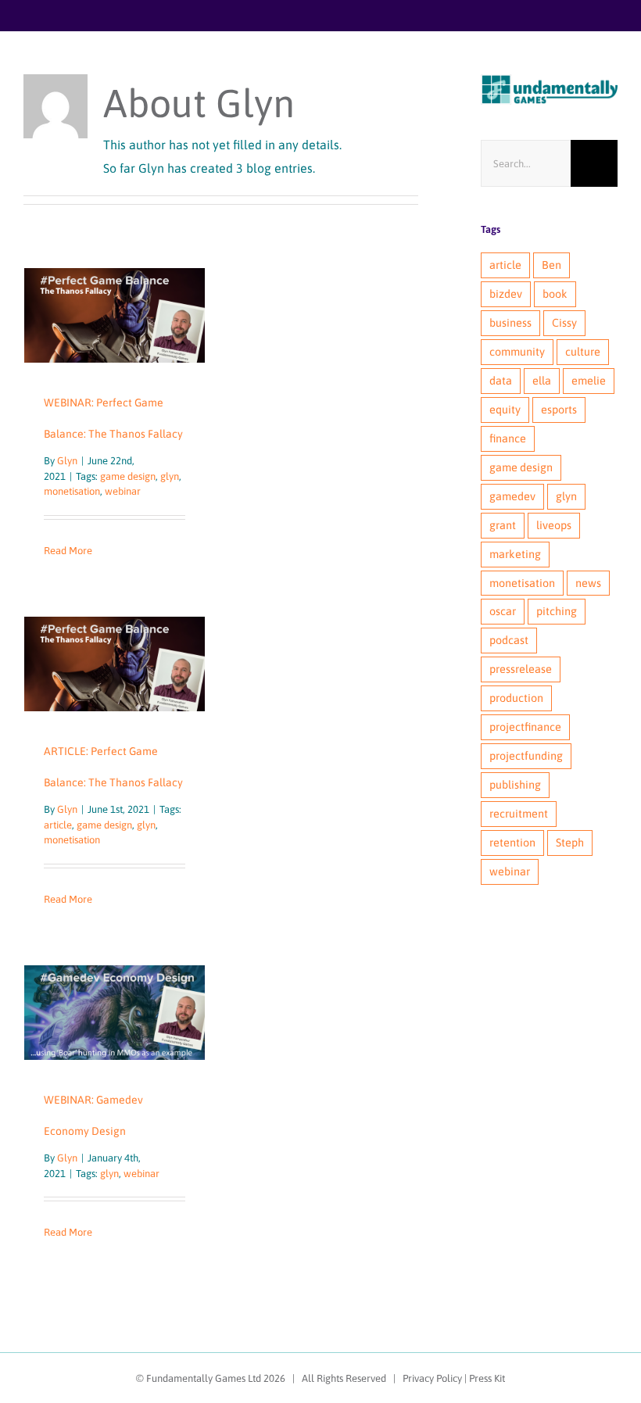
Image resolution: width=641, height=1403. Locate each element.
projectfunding (526, 756)
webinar (123, 491)
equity (505, 409)
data (500, 380)
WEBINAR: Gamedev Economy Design (114, 1012)
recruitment (518, 813)
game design (128, 476)
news (588, 583)
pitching (556, 611)
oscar (502, 611)
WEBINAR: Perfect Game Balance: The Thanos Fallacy (114, 315)
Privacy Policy (432, 1378)
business (510, 323)
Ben (551, 265)
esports (559, 409)
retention (512, 842)
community (517, 351)
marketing (515, 554)
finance (507, 438)
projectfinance (525, 727)
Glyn (67, 461)
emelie (588, 380)
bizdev (505, 294)
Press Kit (487, 1378)
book (555, 294)
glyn (169, 476)
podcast (508, 640)
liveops (553, 525)
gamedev (512, 496)
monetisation (72, 491)
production (516, 698)
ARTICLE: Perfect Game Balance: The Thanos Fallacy (114, 664)
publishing (515, 784)
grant (502, 525)
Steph (570, 842)
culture (582, 351)
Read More (68, 551)
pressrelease (520, 669)
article (58, 825)
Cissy (564, 323)
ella (541, 380)
